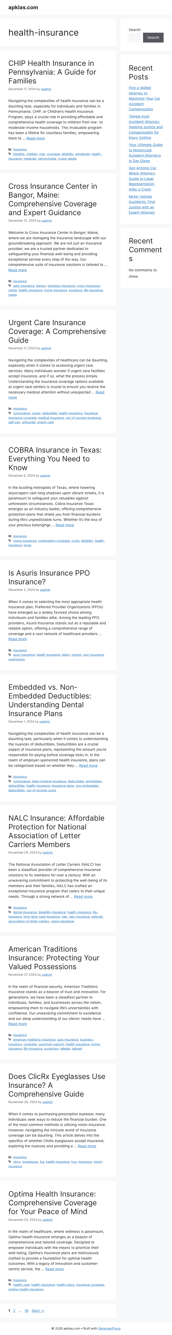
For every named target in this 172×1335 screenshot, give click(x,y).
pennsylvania (47, 158)
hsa (74, 1161)
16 (27, 1311)
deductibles (76, 781)
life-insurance (93, 290)
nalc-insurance (79, 916)
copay (36, 413)
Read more (35, 138)
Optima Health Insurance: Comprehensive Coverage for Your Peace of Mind (52, 1202)
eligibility (68, 154)
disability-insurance (52, 912)
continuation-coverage (54, 540)
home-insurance (55, 290)
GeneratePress (109, 1328)
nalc (64, 916)
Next (38, 1311)
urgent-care (45, 422)
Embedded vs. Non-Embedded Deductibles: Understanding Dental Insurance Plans (49, 700)
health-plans (65, 1284)
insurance (20, 149)
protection (51, 1048)
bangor (41, 285)
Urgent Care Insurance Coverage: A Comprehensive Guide (57, 331)
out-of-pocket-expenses (83, 417)
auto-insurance (23, 285)
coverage (53, 154)
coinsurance (21, 413)
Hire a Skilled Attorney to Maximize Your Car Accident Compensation (144, 98)
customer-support (51, 1044)
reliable (65, 1048)
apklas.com (23, 7)
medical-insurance (51, 417)
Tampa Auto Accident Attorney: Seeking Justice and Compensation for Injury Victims (146, 127)
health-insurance (30, 290)
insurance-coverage (22, 417)
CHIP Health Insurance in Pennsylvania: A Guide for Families (52, 72)
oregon (77, 654)
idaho (66, 654)
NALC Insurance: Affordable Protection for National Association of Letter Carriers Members (56, 831)
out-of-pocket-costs (41, 790)
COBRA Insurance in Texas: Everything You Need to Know (55, 458)
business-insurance (61, 285)
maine (12, 294)
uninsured (28, 422)
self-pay (14, 422)
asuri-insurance (24, 654)
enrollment (82, 154)
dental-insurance (25, 912)
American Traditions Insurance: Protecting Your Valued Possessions (53, 957)
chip (42, 154)
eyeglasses (30, 1161)
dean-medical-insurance (49, 781)
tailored (77, 1048)
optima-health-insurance (25, 1289)
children (31, 154)
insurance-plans (63, 785)
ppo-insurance (93, 654)
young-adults (67, 158)
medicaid (29, 158)
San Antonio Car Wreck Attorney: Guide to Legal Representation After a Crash (142, 178)
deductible (49, 413)
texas (27, 545)
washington (16, 659)
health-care (21, 1284)
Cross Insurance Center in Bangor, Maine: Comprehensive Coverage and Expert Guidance (52, 199)
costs (75, 540)
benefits (19, 154)
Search (135, 30)
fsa (42, 1161)
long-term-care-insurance (41, 916)
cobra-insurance (24, 540)
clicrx (17, 1161)
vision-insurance (62, 921)
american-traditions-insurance (34, 1039)
